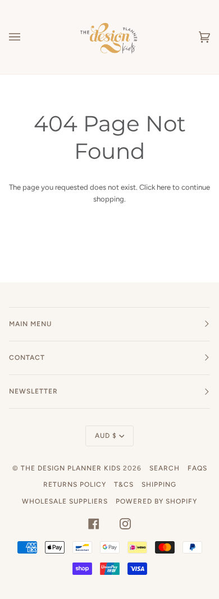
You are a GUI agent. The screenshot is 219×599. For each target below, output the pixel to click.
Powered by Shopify (156, 501)
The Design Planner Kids (71, 468)
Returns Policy (74, 484)
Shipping (159, 484)
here (164, 187)
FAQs (197, 468)
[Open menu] (26, 37)
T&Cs (124, 484)
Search (164, 468)
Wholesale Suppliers (65, 501)
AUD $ (106, 436)
